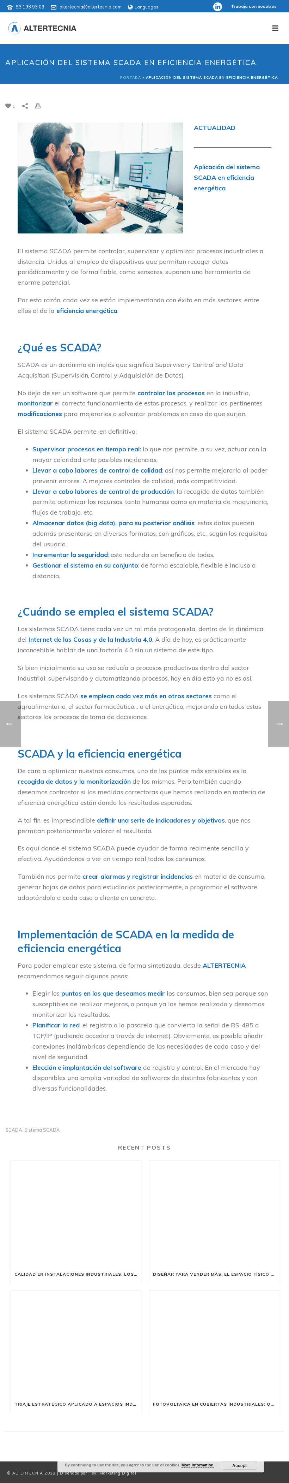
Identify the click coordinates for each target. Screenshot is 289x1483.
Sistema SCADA (42, 1130)
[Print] (41, 105)
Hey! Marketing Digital (112, 1473)
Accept (239, 1465)
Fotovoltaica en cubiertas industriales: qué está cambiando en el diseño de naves (216, 1404)
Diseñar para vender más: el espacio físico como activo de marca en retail (216, 1274)
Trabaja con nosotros (254, 6)
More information (198, 1464)
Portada (130, 77)
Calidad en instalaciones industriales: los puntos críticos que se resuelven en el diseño (78, 1274)
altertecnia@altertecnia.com (91, 7)
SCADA (13, 1130)
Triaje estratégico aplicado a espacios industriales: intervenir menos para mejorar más (78, 1404)
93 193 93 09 (30, 7)
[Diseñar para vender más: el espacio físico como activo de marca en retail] (214, 1213)
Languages (147, 7)
